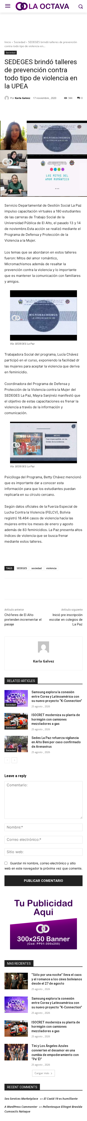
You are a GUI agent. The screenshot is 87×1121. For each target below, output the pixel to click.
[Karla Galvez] (7, 98)
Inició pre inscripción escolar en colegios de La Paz (66, 619)
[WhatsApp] (53, 109)
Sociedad (19, 42)
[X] (33, 109)
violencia (51, 568)
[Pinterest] (43, 109)
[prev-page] (7, 760)
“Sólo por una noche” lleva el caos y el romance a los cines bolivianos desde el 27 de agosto (56, 979)
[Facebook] (23, 109)
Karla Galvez (22, 98)
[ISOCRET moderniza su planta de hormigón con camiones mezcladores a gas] (16, 721)
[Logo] (43, 6)
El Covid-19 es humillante (61, 1099)
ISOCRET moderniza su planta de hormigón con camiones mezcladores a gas (55, 719)
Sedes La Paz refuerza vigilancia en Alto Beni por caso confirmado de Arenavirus (56, 742)
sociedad (36, 568)
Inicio (7, 42)
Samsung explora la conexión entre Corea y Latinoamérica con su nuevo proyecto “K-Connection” (56, 696)
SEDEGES (22, 568)
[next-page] (14, 760)
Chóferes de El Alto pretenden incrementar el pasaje (22, 619)
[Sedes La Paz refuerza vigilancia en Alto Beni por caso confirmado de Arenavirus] (16, 744)
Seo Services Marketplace (21, 1099)
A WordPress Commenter (20, 1107)
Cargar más (42, 1073)
